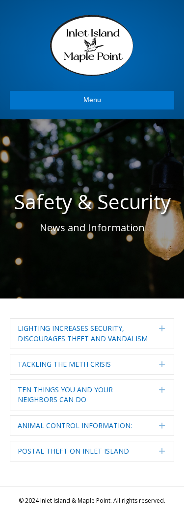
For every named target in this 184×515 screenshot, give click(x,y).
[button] (92, 334)
